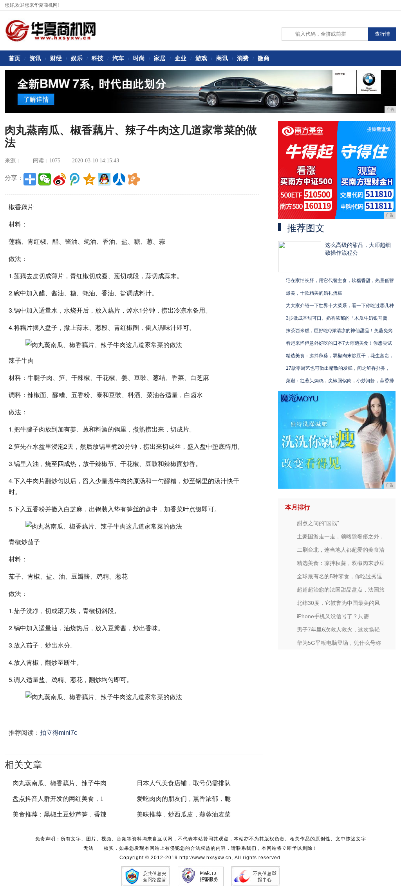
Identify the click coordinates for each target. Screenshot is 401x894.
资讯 (35, 58)
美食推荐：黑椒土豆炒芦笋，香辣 (60, 814)
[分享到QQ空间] (89, 179)
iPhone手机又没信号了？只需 (333, 616)
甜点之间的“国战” (318, 523)
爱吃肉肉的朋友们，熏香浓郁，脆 (184, 798)
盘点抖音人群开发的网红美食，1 (58, 798)
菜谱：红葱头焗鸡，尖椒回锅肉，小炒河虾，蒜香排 (340, 380)
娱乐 (77, 58)
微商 (263, 58)
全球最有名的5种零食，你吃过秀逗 (339, 576)
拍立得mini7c (58, 732)
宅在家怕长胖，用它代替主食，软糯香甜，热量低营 (340, 280)
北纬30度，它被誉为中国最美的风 (338, 603)
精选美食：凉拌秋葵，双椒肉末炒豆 (341, 563)
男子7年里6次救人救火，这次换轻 (338, 629)
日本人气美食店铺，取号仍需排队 (184, 783)
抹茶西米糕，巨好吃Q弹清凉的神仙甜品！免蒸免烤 (339, 330)
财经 (56, 58)
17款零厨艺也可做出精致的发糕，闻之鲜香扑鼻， (338, 368)
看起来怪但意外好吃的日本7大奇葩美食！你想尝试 (339, 343)
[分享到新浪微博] (59, 179)
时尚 (139, 58)
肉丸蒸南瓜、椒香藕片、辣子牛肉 (60, 783)
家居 (160, 58)
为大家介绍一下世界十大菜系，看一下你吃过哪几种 (340, 305)
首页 (14, 58)
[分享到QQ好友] (104, 179)
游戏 (201, 58)
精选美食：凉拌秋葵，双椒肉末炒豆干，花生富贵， (340, 355)
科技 (97, 58)
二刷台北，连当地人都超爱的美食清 (341, 550)
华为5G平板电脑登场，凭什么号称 (339, 643)
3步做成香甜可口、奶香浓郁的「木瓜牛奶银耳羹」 (339, 318)
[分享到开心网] (134, 179)
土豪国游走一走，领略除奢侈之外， (341, 536)
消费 (243, 58)
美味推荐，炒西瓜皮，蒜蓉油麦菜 (184, 814)
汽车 (118, 58)
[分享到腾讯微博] (74, 179)
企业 (180, 58)
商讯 (222, 58)
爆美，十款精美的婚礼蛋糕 (314, 293)
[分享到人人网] (119, 179)
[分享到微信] (44, 179)
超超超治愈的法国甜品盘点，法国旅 (341, 589)
